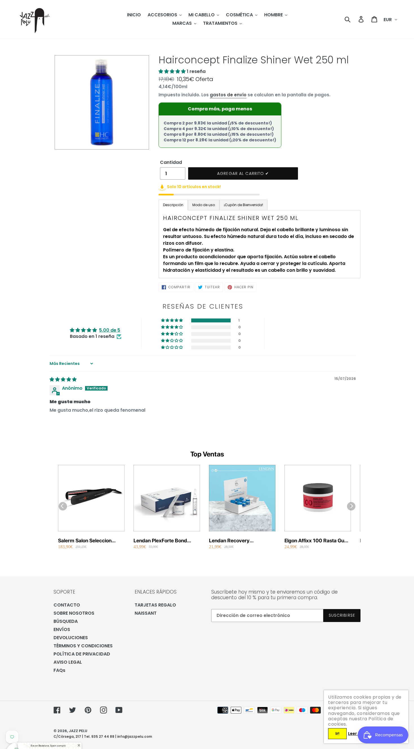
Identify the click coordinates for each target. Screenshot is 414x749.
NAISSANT (146, 613)
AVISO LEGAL (68, 662)
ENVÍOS (62, 629)
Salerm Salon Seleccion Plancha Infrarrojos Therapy (90, 541)
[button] (173, 71)
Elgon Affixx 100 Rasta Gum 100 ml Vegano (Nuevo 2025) (316, 541)
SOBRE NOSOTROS (74, 613)
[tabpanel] (259, 244)
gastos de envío (228, 95)
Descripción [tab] (173, 204)
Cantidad (171, 162)
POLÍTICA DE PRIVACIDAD (82, 654)
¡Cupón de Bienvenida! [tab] (243, 204)
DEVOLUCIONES (71, 637)
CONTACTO (67, 605)
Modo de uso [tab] (203, 204)
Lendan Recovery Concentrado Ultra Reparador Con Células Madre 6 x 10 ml (235, 541)
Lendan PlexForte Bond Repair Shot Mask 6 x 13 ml (164, 541)
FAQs (59, 670)
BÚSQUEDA (66, 621)
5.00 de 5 (109, 330)
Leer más (357, 733)
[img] (63, 379)
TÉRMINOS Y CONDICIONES (83, 646)
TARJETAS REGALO (155, 605)
